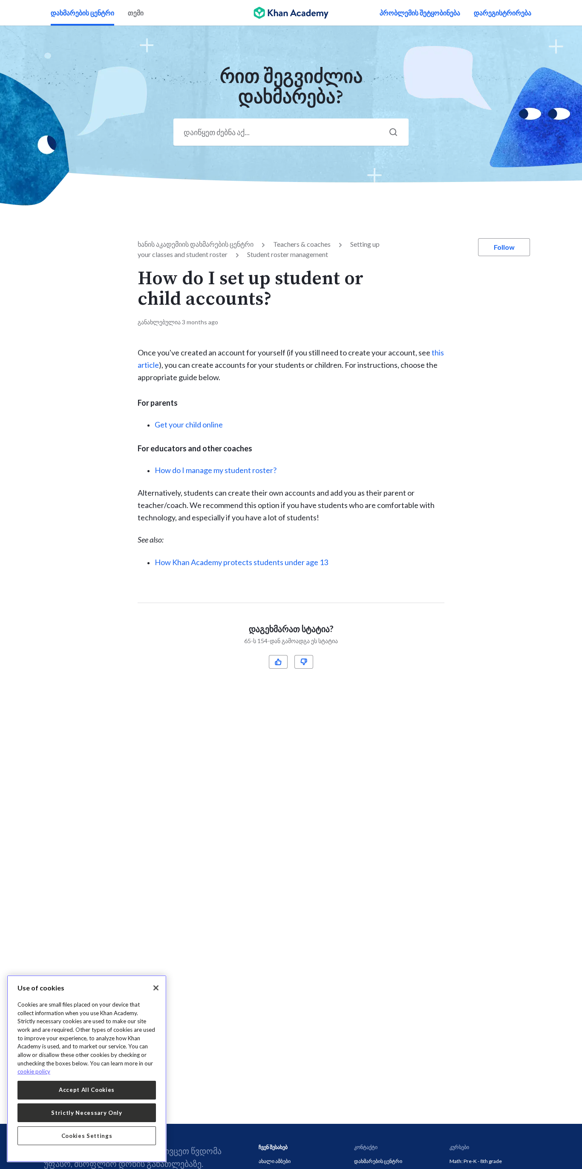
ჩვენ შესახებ (273, 1147)
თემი (136, 13)
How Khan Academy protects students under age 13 (241, 562)
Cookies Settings (86, 1135)
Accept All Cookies (87, 1089)
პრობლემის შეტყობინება (420, 13)
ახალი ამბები (275, 1161)
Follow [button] (504, 247)
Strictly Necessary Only (86, 1112)
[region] (87, 1068)
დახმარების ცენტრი (82, 13)
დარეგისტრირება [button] (502, 13)
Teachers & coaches (302, 244)
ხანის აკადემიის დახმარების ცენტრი (196, 244)
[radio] (278, 662)
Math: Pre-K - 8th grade (475, 1161)
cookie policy (33, 1071)
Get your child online (189, 424)
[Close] (156, 987)
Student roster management (287, 254)
